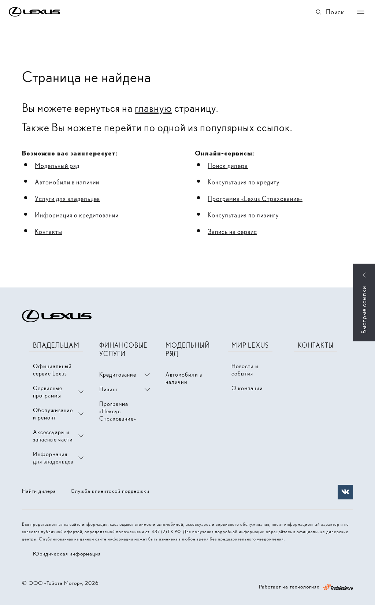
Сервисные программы (47, 392)
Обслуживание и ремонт (53, 414)
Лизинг (108, 389)
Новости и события (245, 370)
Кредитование (117, 374)
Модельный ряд (57, 165)
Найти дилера (39, 491)
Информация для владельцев (53, 458)
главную (153, 107)
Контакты (48, 231)
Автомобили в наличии (67, 182)
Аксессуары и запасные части (53, 436)
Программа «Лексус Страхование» (117, 411)
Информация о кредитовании (77, 215)
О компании (247, 388)
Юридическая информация (67, 553)
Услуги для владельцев (67, 198)
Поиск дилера (228, 165)
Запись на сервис (232, 231)
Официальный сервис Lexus (52, 370)
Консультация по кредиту (243, 182)
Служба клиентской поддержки (110, 491)
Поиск (335, 12)
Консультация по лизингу (243, 215)
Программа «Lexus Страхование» (255, 198)
